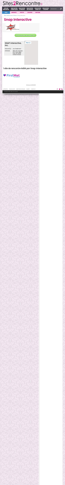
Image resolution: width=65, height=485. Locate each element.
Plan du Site (12, 89)
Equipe (27, 89)
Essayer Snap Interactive (25, 35)
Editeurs (15, 15)
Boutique (37, 12)
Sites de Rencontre (6, 9)
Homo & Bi (38, 9)
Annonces (14, 12)
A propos (5, 89)
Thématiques (14, 9)
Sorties (22, 12)
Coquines (45, 9)
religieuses (30, 9)
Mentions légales (20, 89)
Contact (33, 89)
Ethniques (22, 9)
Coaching (29, 12)
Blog (6, 12)
